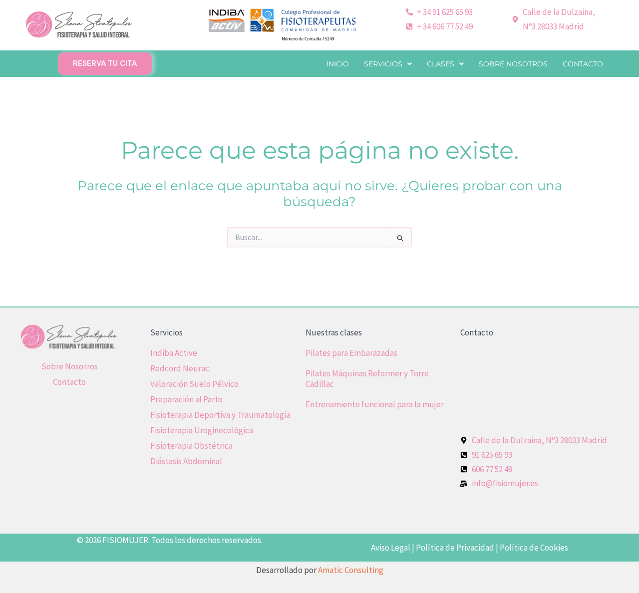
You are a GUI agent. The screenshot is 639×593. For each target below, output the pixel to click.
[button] (387, 64)
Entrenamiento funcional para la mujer (375, 404)
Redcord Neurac (179, 368)
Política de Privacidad (455, 547)
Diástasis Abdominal (186, 461)
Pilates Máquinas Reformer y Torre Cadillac (367, 378)
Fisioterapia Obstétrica (191, 445)
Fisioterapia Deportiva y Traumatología (220, 414)
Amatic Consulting (350, 570)
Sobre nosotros (513, 63)
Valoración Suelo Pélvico (194, 383)
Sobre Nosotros (69, 366)
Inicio (337, 63)
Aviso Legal (390, 547)
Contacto (583, 63)
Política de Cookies (534, 547)
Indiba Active (173, 352)
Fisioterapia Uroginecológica (201, 430)
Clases (440, 63)
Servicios (383, 63)
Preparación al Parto (186, 399)
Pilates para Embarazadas (351, 352)
